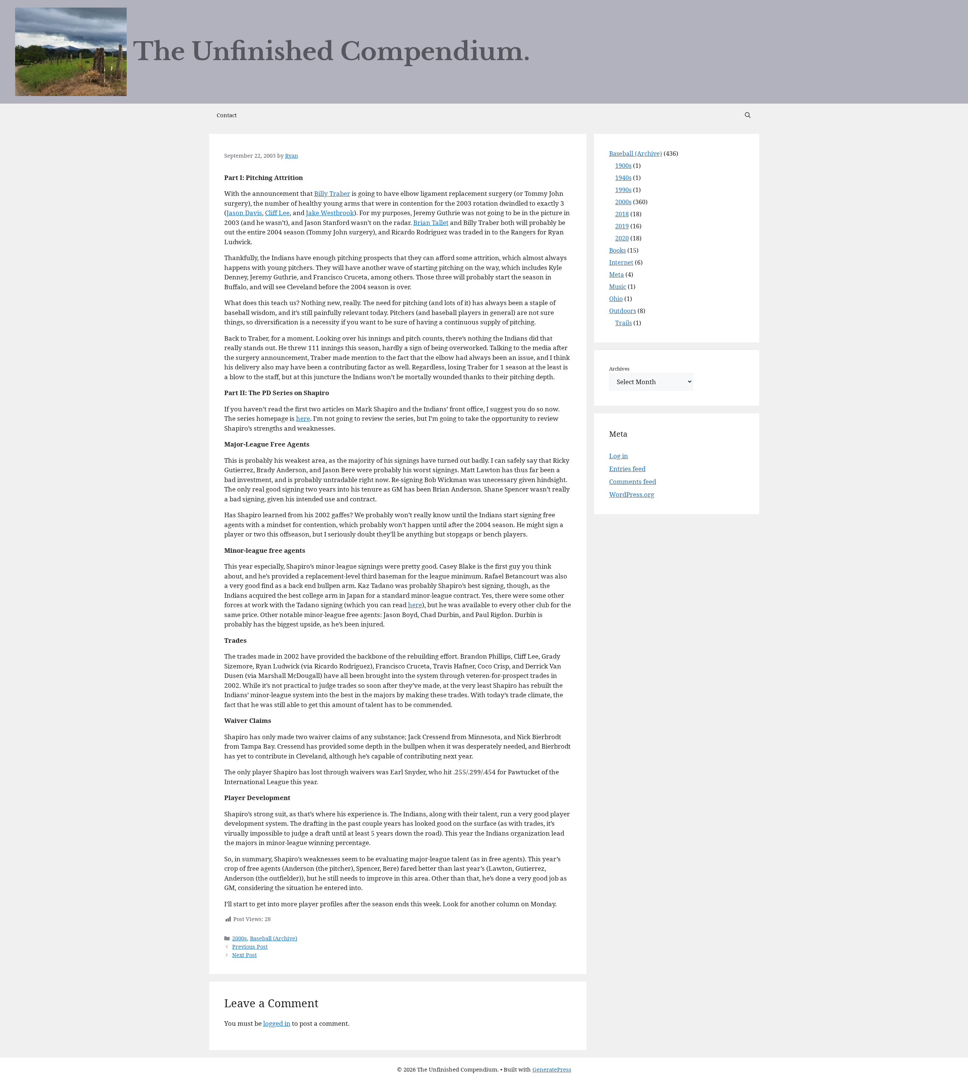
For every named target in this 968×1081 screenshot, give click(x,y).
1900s (623, 165)
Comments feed (632, 481)
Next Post (244, 954)
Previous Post (250, 946)
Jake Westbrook (330, 212)
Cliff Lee (277, 212)
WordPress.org (631, 494)
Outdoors (622, 311)
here (303, 418)
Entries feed (627, 468)
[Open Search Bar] (748, 115)
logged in (276, 1023)
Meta (616, 274)
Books (617, 250)
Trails (623, 323)
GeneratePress (551, 1069)
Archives (619, 368)
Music (617, 286)
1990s (623, 190)
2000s (239, 938)
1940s (623, 178)
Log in (618, 455)
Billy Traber (332, 193)
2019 (622, 226)
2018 (622, 214)
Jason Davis (244, 212)
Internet (621, 262)
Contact (227, 115)
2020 (622, 238)
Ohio (616, 299)
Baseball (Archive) (273, 938)
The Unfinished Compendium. (331, 51)
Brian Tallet (430, 222)
